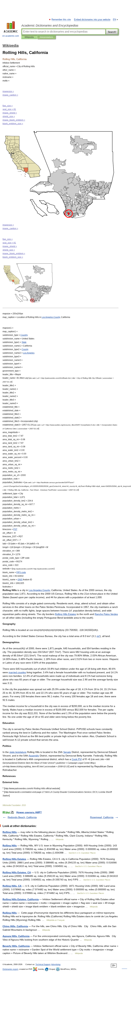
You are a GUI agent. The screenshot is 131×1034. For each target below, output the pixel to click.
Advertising (55, 964)
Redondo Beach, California (22, 817)
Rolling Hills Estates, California (21, 899)
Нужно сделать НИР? (29, 812)
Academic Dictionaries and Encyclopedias (49, 25)
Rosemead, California (101, 817)
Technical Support (42, 964)
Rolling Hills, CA (12, 886)
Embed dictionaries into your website (92, 19)
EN (114, 19)
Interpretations (46, 37)
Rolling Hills (10, 832)
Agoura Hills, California (16, 936)
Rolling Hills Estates (14, 859)
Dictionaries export (10, 969)
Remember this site (61, 19)
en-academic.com (10, 36)
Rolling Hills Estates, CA (17, 872)
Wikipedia (29, 37)
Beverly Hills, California (16, 946)
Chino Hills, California (15, 926)
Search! (112, 31)
